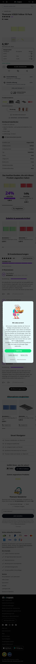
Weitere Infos (24, 355)
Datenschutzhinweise (21, 359)
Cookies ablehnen (13, 355)
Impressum (12, 359)
